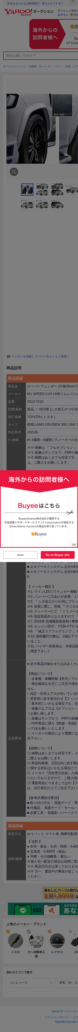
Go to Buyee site (57, 554)
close (20, 554)
